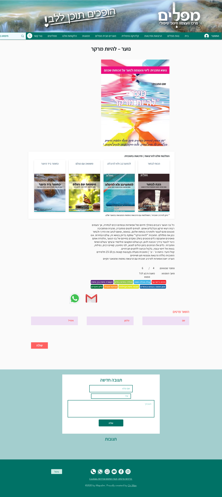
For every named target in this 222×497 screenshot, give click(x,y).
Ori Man (132, 485)
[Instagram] (128, 471)
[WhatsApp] (100, 471)
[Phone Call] (93, 471)
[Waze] (107, 471)
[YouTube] (114, 471)
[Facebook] (121, 471)
